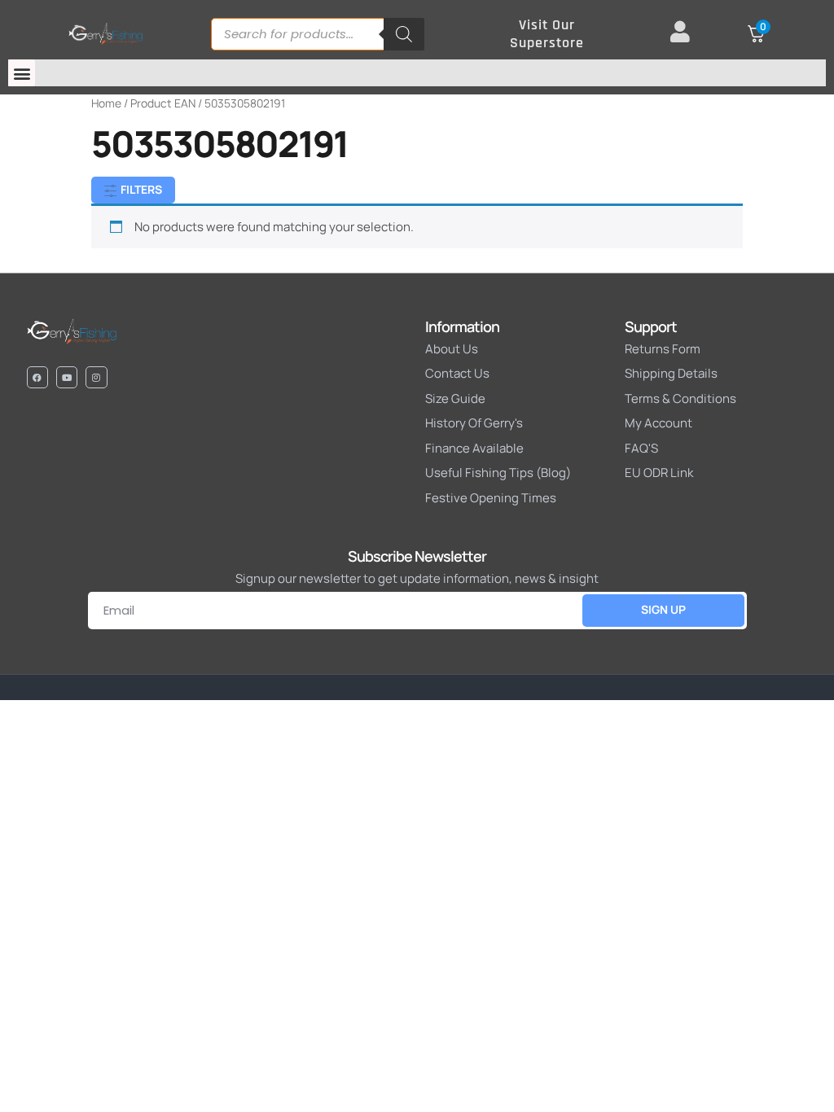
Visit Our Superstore (547, 33)
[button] (21, 72)
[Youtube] (66, 376)
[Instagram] (96, 376)
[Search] (404, 34)
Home (106, 103)
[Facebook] (37, 376)
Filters (140, 189)
